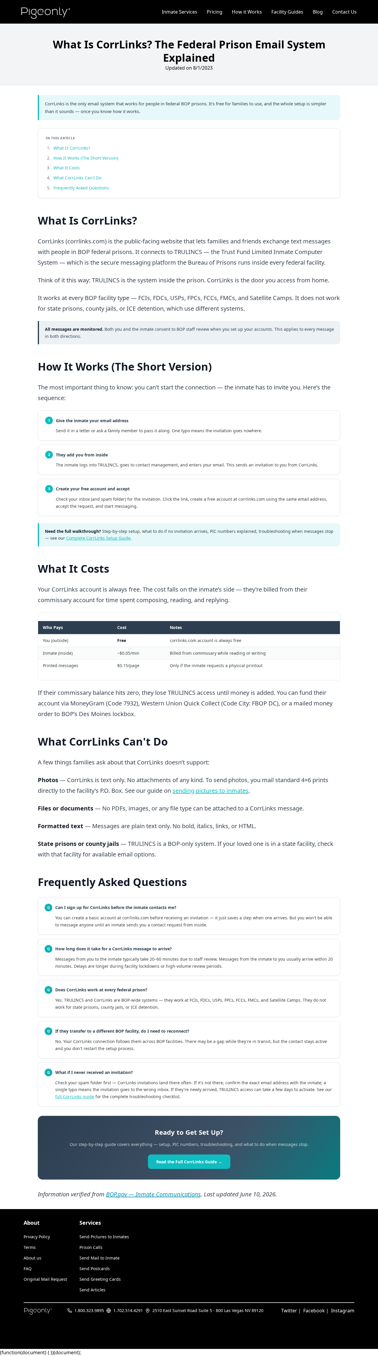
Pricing (214, 12)
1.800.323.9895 (89, 1310)
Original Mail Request (45, 1279)
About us (32, 1258)
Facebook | (316, 1310)
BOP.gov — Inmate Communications (153, 1194)
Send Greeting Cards (100, 1279)
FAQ (28, 1268)
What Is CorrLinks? (71, 148)
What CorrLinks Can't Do (77, 178)
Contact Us (344, 12)
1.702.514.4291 (128, 1310)
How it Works (247, 12)
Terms (30, 1247)
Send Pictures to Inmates (104, 1236)
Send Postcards (94, 1268)
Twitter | (291, 1310)
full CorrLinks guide (74, 1096)
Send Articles (92, 1290)
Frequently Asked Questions (81, 188)
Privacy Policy (37, 1236)
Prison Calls (90, 1247)
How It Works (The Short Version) (85, 158)
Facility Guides (287, 12)
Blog (318, 12)
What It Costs (66, 168)
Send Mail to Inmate (99, 1258)
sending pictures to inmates (210, 791)
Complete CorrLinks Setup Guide (98, 538)
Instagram (342, 1310)
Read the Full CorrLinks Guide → (189, 1162)
